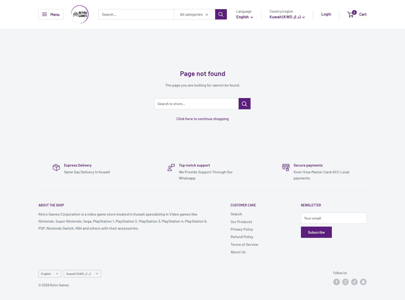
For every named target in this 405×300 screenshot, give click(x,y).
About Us (238, 252)
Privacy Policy (242, 229)
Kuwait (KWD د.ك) (78, 274)
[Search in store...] (245, 103)
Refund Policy (242, 236)
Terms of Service (244, 244)
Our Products (241, 221)
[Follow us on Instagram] (345, 282)
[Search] (221, 14)
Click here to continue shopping (202, 118)
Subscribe (316, 232)
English (46, 274)
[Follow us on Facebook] (336, 282)
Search (236, 214)
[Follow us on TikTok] (354, 282)
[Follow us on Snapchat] (363, 282)
